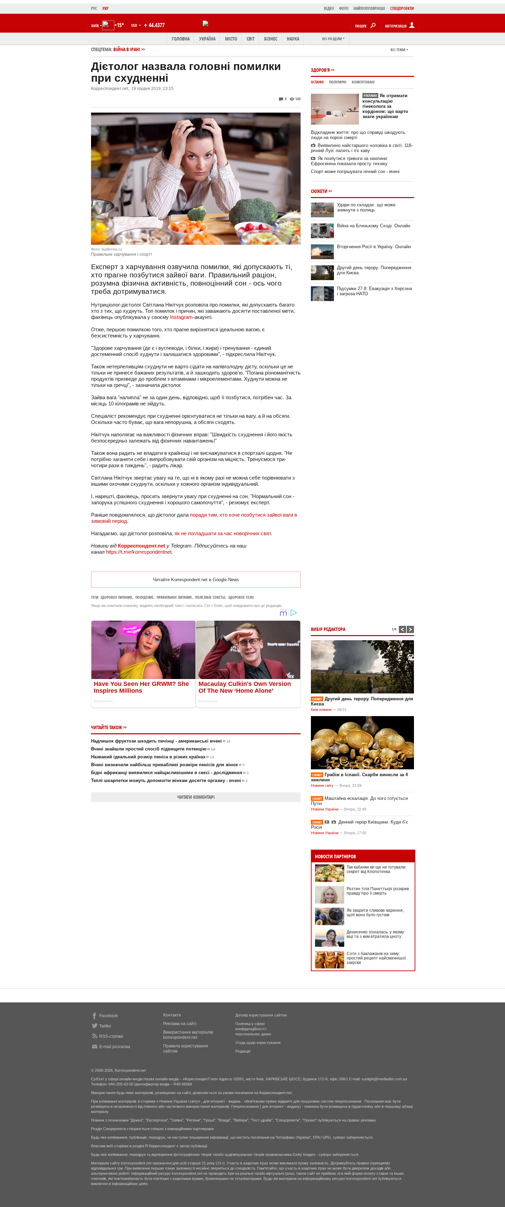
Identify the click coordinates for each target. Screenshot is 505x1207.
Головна (181, 38)
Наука (293, 38)
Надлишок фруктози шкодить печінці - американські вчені (161, 741)
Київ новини (321, 710)
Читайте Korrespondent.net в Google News (196, 579)
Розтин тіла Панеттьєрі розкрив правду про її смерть (378, 891)
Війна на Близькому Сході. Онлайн (373, 225)
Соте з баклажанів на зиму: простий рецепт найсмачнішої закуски (376, 958)
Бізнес (270, 38)
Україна (207, 38)
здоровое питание (116, 597)
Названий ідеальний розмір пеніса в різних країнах (152, 756)
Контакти (172, 1015)
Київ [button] (95, 25)
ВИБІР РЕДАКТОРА (328, 629)
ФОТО (343, 8)
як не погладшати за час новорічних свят (223, 533)
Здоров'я (320, 70)
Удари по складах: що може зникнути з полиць (366, 207)
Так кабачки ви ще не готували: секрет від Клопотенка (376, 869)
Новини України (324, 809)
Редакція (242, 1051)
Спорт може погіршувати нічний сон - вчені (355, 171)
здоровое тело (241, 597)
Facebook (108, 1015)
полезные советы (210, 597)
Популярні (337, 81)
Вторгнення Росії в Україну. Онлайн (374, 246)
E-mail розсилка (114, 1046)
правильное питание (174, 597)
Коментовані (363, 81)
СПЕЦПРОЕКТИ (402, 8)
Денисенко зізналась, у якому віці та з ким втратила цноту (375, 934)
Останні (317, 81)
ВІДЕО (329, 8)
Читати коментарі (196, 797)
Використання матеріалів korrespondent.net (188, 1035)
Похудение (144, 597)
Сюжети (319, 191)
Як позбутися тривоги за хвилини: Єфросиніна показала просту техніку (349, 161)
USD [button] (134, 25)
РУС (94, 8)
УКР (105, 8)
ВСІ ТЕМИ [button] (398, 49)
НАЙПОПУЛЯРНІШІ (369, 8)
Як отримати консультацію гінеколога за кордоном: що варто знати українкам (385, 106)
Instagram (181, 317)
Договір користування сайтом (261, 1015)
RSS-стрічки (111, 1036)
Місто (231, 38)
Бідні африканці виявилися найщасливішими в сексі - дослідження (170, 772)
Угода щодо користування (258, 1043)
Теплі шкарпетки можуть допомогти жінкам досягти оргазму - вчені (169, 780)
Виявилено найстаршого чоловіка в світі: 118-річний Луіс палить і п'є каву (362, 148)
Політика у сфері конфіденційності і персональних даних (253, 1029)
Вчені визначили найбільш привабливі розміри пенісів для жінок (168, 764)
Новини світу (322, 785)
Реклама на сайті (180, 1023)
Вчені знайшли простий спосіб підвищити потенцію (153, 748)
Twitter (105, 1026)
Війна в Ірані (126, 49)
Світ (251, 38)
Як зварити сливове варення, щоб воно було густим (375, 912)
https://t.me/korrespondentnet (138, 552)
